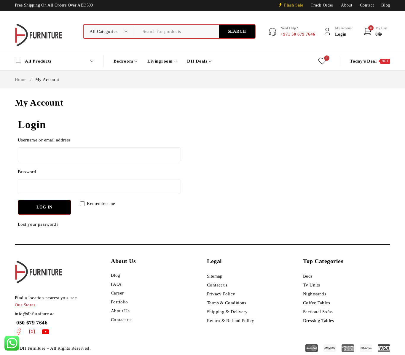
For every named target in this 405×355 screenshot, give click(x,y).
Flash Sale (293, 5)
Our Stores (25, 305)
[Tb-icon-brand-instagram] (32, 331)
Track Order (322, 5)
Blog (385, 5)
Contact (367, 5)
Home (21, 79)
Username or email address (46, 140)
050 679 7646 (31, 323)
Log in (44, 207)
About (346, 5)
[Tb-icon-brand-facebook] (18, 331)
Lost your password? (38, 224)
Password (29, 171)
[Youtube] (45, 331)
